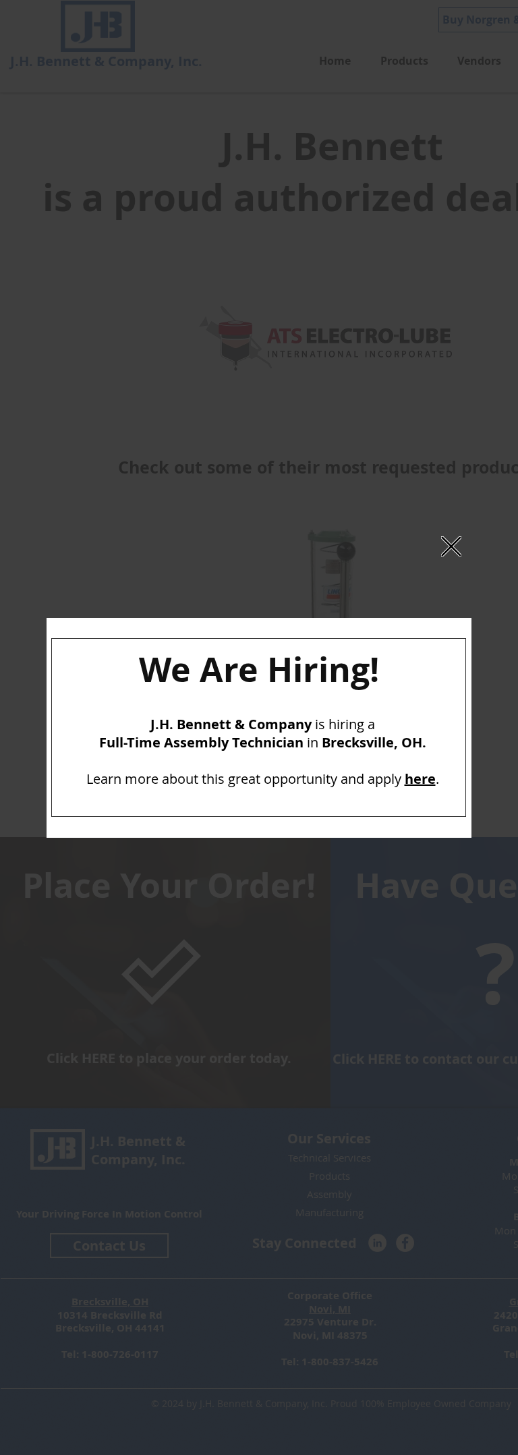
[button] (451, 546)
